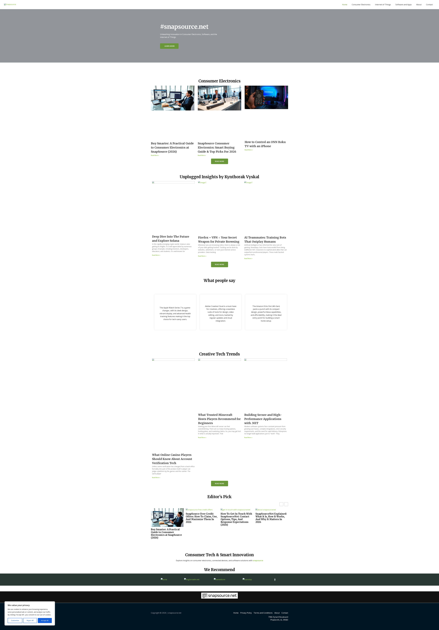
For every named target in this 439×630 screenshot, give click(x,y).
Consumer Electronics (361, 4)
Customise (15, 620)
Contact (429, 4)
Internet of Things (383, 4)
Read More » (155, 155)
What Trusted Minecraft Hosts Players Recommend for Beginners (219, 419)
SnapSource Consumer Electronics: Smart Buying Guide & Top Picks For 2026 (217, 147)
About (419, 4)
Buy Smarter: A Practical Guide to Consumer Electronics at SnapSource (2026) (172, 147)
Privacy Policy (246, 613)
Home (344, 4)
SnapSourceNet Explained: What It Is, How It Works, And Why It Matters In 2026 (271, 517)
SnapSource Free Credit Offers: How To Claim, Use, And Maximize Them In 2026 (201, 517)
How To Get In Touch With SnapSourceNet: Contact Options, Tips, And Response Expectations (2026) (236, 519)
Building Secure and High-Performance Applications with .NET (263, 419)
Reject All (30, 620)
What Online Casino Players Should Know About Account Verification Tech (172, 459)
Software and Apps (403, 4)
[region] (30, 613)
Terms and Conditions (263, 613)
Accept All (44, 620)
